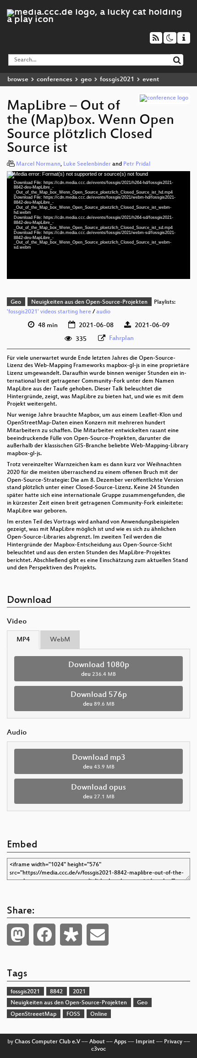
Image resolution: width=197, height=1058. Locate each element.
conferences (54, 80)
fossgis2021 (117, 80)
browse (17, 80)
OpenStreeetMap (33, 1014)
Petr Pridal (136, 164)
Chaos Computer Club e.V (47, 1042)
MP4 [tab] (23, 640)
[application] (98, 224)
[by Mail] (98, 935)
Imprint (145, 1042)
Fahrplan (121, 338)
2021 (79, 992)
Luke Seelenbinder (87, 164)
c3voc (98, 1049)
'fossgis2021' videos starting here (49, 312)
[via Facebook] (44, 935)
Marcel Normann (38, 164)
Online (98, 1014)
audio (103, 312)
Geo (16, 302)
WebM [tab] (60, 640)
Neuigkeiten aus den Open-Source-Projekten (89, 302)
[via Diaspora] (71, 935)
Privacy (173, 1042)
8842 (56, 992)
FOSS (73, 1014)
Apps (120, 1042)
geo (86, 80)
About (97, 1042)
